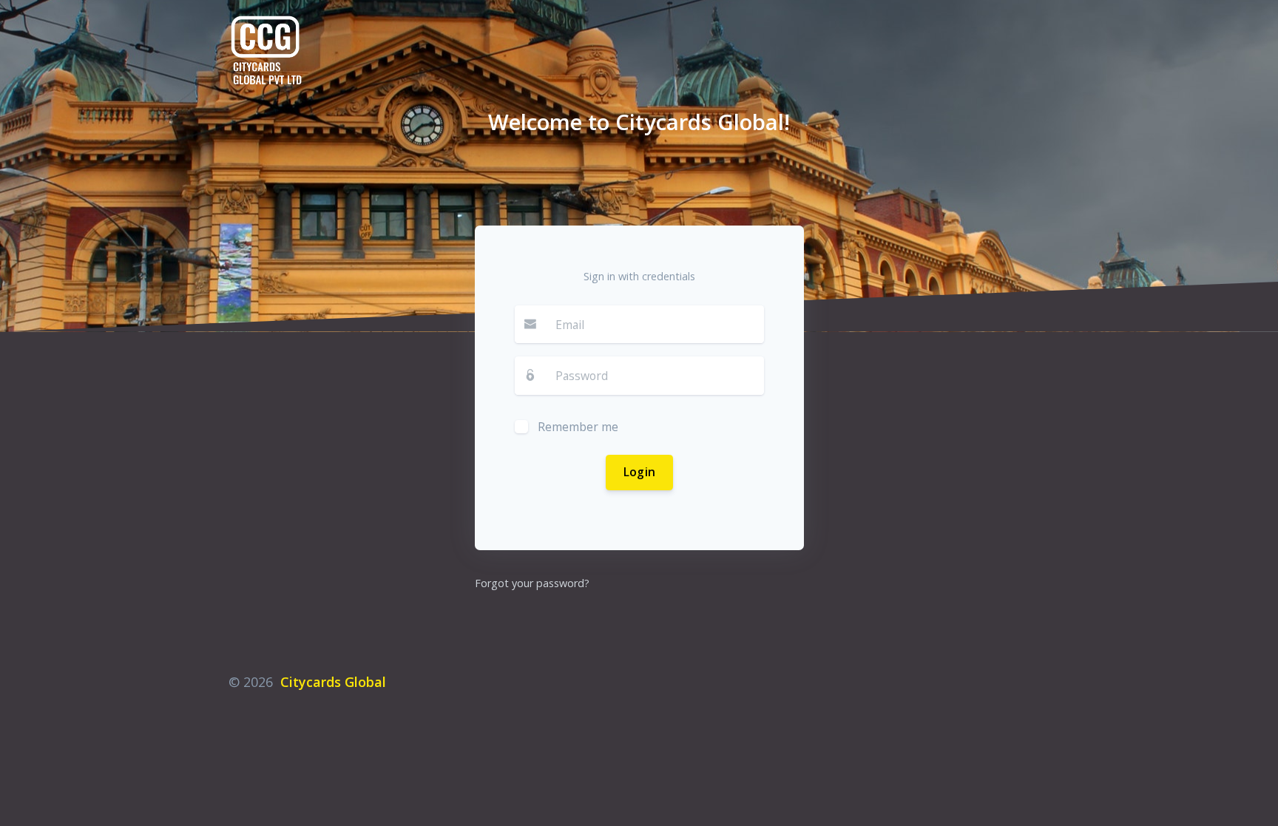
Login (639, 472)
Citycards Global (333, 682)
